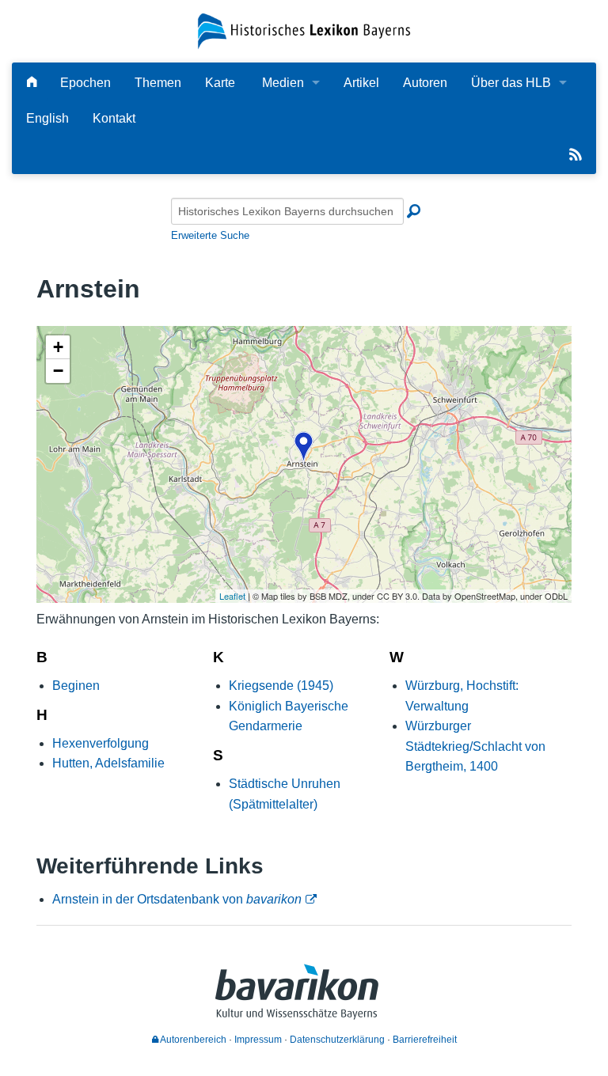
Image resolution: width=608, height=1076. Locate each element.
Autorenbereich (192, 1039)
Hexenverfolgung (100, 743)
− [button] (58, 371)
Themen (158, 82)
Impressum (258, 1039)
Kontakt (114, 118)
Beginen (76, 685)
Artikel (361, 82)
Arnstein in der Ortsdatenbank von (177, 899)
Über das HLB (511, 82)
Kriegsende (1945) (281, 685)
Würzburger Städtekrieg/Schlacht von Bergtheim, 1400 (475, 746)
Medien (283, 82)
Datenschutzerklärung (337, 1039)
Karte (220, 82)
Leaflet (232, 595)
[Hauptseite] (31, 82)
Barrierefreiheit (425, 1039)
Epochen (85, 82)
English (47, 118)
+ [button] (58, 347)
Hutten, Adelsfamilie (108, 763)
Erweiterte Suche (210, 235)
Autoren (425, 82)
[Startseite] (303, 30)
